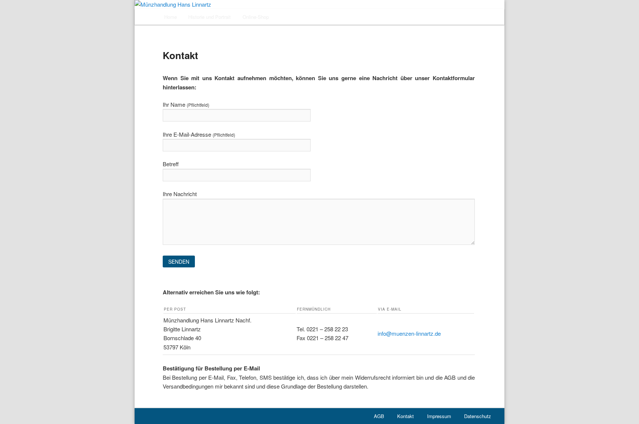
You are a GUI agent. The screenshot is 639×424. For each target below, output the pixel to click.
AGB (379, 416)
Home (170, 16)
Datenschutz (477, 416)
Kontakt (405, 416)
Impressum (439, 416)
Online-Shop (256, 16)
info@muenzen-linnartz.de (409, 333)
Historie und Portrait (209, 16)
